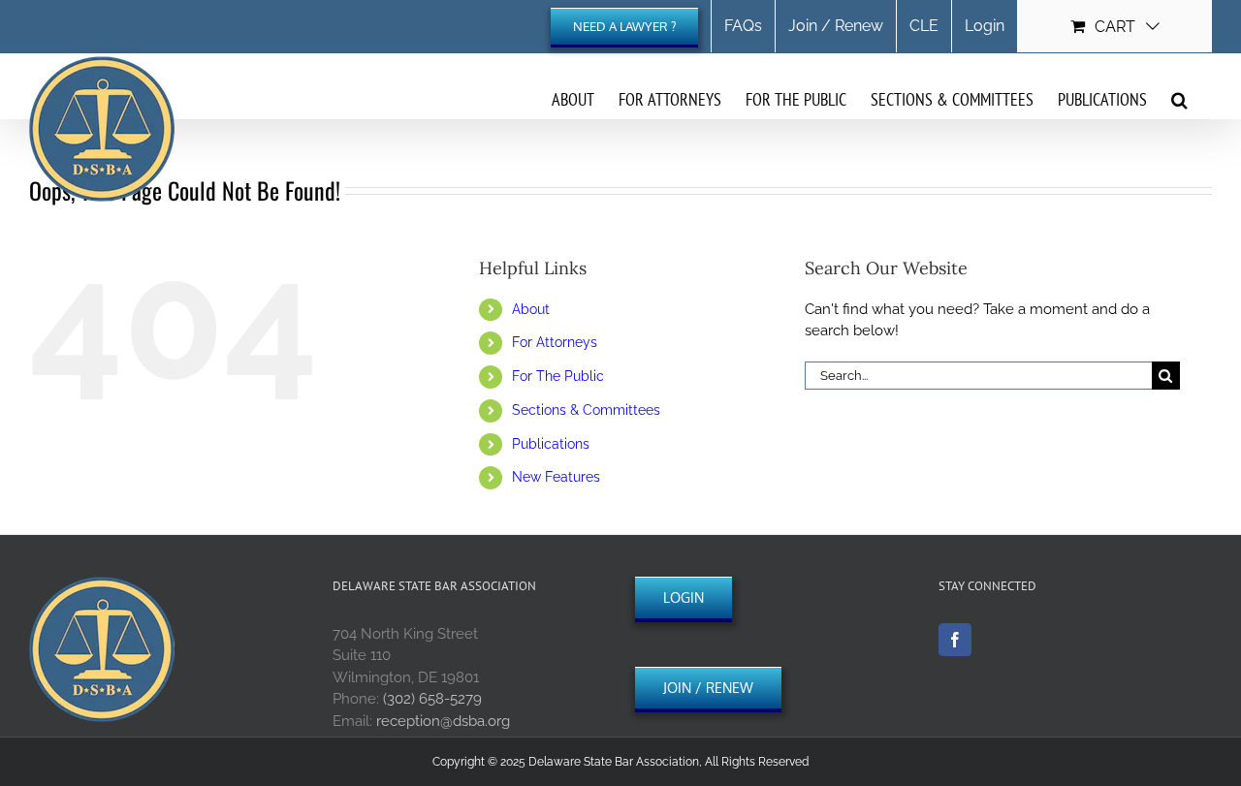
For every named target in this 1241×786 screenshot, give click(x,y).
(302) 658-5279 (432, 698)
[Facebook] (955, 639)
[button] (1179, 98)
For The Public (558, 376)
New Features (556, 477)
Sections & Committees (586, 410)
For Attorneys (554, 342)
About (531, 309)
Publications (550, 444)
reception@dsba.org (443, 721)
